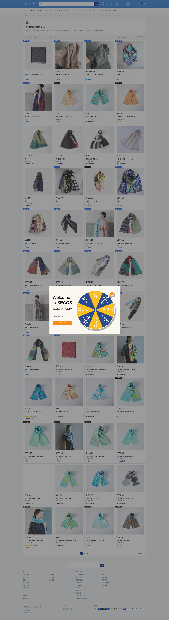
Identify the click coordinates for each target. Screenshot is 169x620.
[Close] (117, 288)
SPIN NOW (62, 323)
